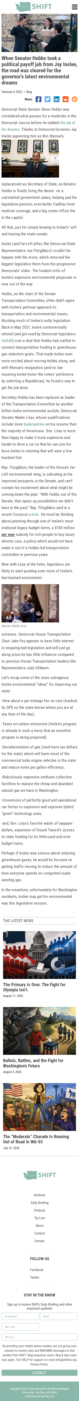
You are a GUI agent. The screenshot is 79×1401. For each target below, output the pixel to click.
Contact (39, 1233)
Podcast (39, 1210)
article (33, 514)
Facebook (36, 1269)
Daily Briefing (40, 1202)
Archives (39, 1195)
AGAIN (7, 340)
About (39, 1225)
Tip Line (39, 1218)
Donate (39, 1241)
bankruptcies (34, 424)
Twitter (34, 1277)
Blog (29, 91)
